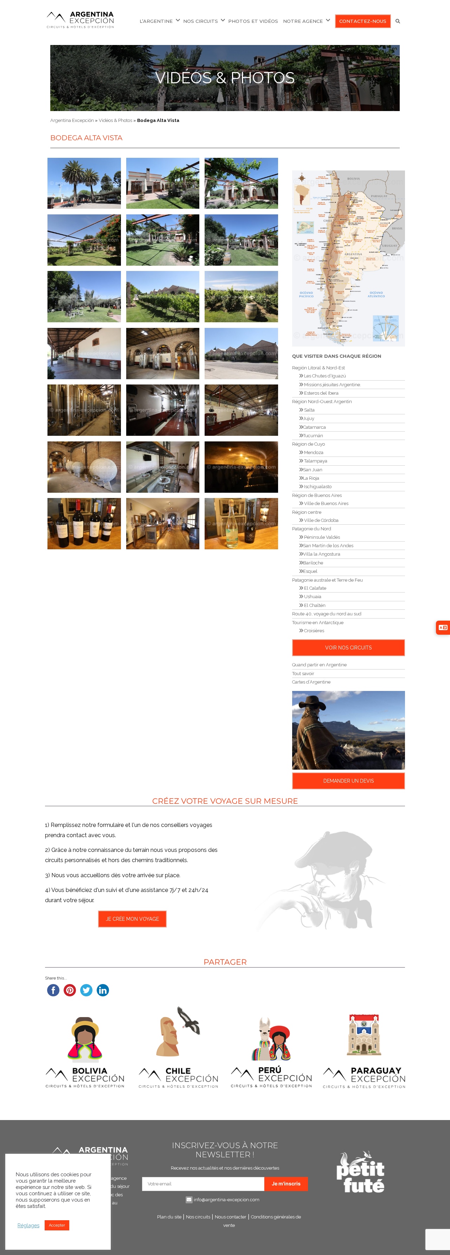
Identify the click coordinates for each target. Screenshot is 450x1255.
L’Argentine (156, 21)
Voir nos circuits (348, 648)
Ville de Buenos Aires (325, 503)
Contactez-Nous (362, 21)
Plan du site (169, 1217)
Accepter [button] (57, 1225)
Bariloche (313, 562)
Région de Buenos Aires (317, 495)
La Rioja (311, 478)
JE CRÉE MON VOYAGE (132, 919)
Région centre (306, 512)
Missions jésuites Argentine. (332, 384)
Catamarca (314, 427)
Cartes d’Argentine (311, 682)
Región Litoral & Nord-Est (318, 367)
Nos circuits (198, 1217)
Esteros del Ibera (321, 393)
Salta (309, 410)
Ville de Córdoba (321, 520)
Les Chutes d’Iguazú (324, 376)
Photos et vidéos (253, 21)
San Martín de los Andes (328, 545)
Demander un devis (348, 781)
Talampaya (315, 461)
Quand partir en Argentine (319, 664)
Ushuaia (312, 596)
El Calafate (314, 588)
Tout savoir (303, 673)
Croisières (313, 630)
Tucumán (313, 435)
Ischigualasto (317, 486)
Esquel (310, 571)
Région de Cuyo (308, 444)
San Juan (312, 469)
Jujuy (308, 418)
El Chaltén (314, 605)
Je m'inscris (286, 1183)
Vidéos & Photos (225, 78)
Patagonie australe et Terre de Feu (327, 580)
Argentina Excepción (72, 120)
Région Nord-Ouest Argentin (322, 401)
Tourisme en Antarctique (317, 622)
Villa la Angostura (321, 554)
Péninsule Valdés (321, 537)
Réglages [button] (28, 1225)
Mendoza (313, 452)
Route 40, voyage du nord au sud (326, 613)
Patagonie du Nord (311, 528)
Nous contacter (230, 1217)
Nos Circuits (200, 21)
